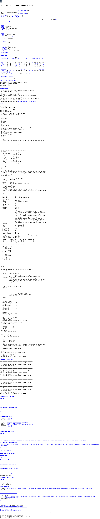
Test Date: (16, 15)
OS (4, 38)
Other (3, 35)
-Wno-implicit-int (61, 435)
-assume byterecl (31, 424)
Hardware (9, 21)
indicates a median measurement (29, 73)
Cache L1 (2, 28)
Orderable (2, 27)
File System (4, 46)
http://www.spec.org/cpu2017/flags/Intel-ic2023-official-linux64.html (11, 506)
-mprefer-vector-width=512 (68, 435)
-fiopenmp (48, 435)
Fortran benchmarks (4, 403)
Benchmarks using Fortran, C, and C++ (9, 411)
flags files (3, 505)
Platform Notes (4, 103)
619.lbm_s (2, 62)
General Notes (4, 88)
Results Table (4, 55)
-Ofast (19, 435)
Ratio (14, 58)
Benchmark (4, 58)
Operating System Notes (6, 76)
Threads (8, 58)
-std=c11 (4, 435)
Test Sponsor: (3, 16)
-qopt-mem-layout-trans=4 (42, 435)
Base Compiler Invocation (7, 396)
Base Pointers (4, 48)
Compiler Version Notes (6, 359)
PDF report (57, 19)
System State (4, 47)
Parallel (4, 43)
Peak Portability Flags (6, 473)
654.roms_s (2, 70)
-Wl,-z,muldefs (9, 435)
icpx (1, 413)
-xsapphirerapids (15, 435)
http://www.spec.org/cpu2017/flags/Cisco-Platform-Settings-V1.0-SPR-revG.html (13, 507)
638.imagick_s (3, 66)
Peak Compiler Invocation (7, 453)
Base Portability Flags (6, 416)
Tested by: (4, 17)
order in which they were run (12, 73)
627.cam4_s (3, 64)
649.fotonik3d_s (3, 69)
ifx (1, 405)
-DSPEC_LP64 (9, 418)
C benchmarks (3, 398)
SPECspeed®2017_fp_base (22, 10)
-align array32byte (66, 440)
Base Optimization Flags (7, 431)
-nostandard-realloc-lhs (58, 440)
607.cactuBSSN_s (4, 61)
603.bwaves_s (3, 59)
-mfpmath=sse (29, 435)
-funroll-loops (34, 435)
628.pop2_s (2, 65)
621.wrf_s (2, 63)
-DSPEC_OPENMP (54, 435)
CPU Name (3, 22)
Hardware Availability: (16, 16)
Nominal (2, 25)
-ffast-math (23, 435)
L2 (2, 29)
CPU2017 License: (4, 15)
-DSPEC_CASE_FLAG (17, 422)
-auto (70, 440)
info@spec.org (32, 513)
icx (1, 400)
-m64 (2, 435)
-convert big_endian (25, 422)
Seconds (11, 58)
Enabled (2, 26)
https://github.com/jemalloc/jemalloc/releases (26, 101)
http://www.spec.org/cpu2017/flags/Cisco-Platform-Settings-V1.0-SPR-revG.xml (10, 510)
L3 (2, 30)
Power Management (4, 52)
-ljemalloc (86, 435)
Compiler (4, 41)
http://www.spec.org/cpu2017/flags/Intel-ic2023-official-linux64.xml (8, 509)
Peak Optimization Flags (7, 477)
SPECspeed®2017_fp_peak (22, 13)
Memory (2, 33)
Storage (2, 34)
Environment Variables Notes (8, 80)
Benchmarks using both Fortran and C (8, 407)
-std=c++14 (5, 449)
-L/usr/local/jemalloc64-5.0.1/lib (79, 435)
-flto (26, 435)
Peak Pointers (4, 49)
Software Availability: (16, 17)
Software (13, 36)
